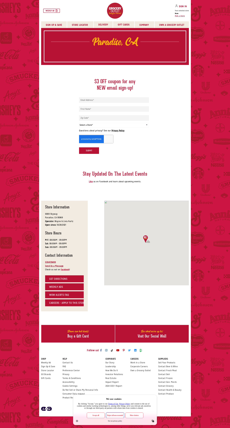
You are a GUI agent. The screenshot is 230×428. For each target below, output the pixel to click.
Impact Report (112, 382)
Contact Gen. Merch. (167, 382)
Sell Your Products (166, 362)
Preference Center (71, 370)
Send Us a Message (54, 266)
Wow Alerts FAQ (59, 295)
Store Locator (47, 370)
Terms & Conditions (72, 378)
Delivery (103, 24)
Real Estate (110, 378)
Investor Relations (114, 374)
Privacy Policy (118, 130)
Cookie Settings (70, 386)
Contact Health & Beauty (170, 390)
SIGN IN (183, 6)
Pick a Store (180, 16)
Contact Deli (164, 374)
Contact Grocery (166, 386)
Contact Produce (166, 393)
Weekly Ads (56, 287)
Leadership (110, 366)
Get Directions (58, 279)
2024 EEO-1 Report (113, 386)
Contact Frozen (165, 378)
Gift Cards (124, 24)
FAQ (64, 366)
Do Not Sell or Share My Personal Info (80, 390)
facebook (65, 269)
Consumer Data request (74, 393)
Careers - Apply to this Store (66, 303)
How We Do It (111, 370)
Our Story (109, 362)
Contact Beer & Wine (168, 366)
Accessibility (69, 382)
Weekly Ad (50, 10)
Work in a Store (137, 362)
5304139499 (50, 262)
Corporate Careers (139, 366)
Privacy (66, 374)
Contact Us (68, 362)
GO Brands (46, 374)
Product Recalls (70, 397)
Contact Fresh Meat (167, 370)
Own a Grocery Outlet (140, 370)
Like (91, 181)
